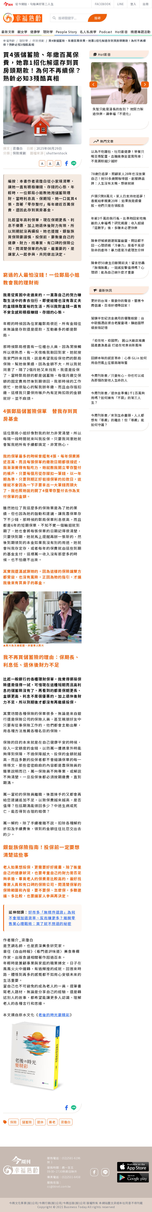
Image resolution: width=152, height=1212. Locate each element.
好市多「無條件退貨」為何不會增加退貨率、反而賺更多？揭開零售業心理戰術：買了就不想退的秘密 (42, 917)
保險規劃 (38, 41)
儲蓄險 (27, 1122)
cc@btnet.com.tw (59, 1186)
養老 (52, 1122)
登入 (133, 4)
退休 (40, 1122)
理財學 (23, 41)
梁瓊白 (66, 1122)
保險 (13, 1122)
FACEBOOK (102, 4)
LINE (120, 4)
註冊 (146, 4)
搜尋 (97, 18)
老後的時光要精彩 (54, 1014)
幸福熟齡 (9, 41)
